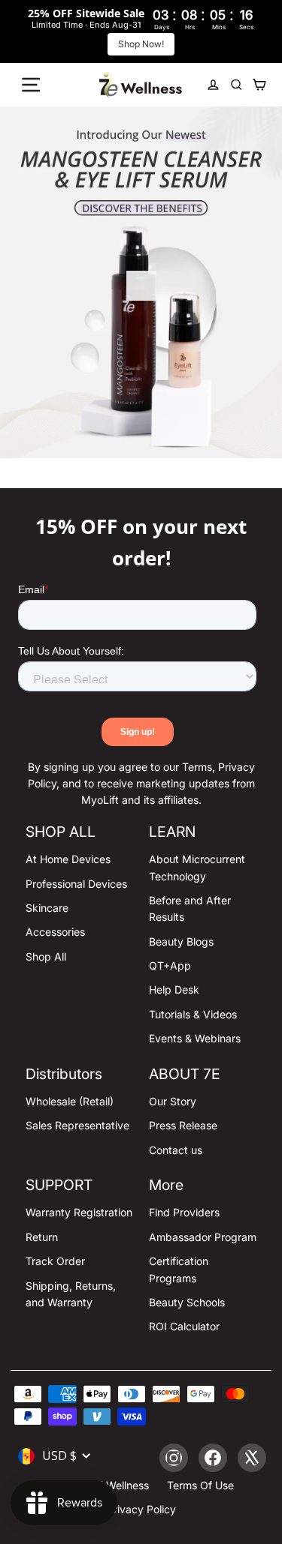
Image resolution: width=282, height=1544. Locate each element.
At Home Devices (68, 859)
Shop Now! (141, 43)
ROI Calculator (184, 1326)
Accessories (55, 931)
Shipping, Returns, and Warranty (71, 1294)
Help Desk (174, 989)
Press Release (183, 1125)
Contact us (175, 1150)
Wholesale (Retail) (70, 1101)
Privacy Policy (141, 1509)
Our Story (172, 1101)
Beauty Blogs (181, 941)
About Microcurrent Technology (197, 867)
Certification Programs (178, 1269)
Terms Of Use (200, 1485)
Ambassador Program (202, 1237)
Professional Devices (76, 883)
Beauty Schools (187, 1302)
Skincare (47, 907)
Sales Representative (77, 1125)
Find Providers (184, 1212)
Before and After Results (190, 908)
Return (42, 1237)
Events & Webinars (195, 1038)
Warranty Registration (79, 1212)
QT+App (170, 965)
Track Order (55, 1261)
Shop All (46, 956)
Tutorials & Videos (193, 1014)
